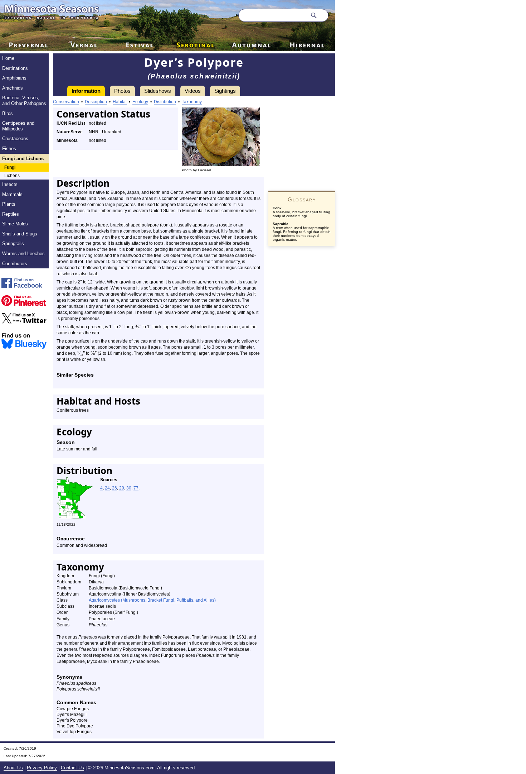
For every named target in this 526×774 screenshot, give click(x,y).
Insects (10, 184)
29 (121, 488)
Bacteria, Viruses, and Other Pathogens (24, 100)
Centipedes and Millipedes (18, 126)
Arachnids (12, 88)
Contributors (14, 263)
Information (86, 91)
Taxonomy (192, 101)
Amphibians (14, 78)
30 (128, 488)
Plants (8, 204)
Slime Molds (15, 223)
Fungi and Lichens (23, 158)
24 (107, 488)
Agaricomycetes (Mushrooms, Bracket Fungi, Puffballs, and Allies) (152, 600)
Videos (193, 91)
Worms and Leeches (23, 253)
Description (96, 101)
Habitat (120, 101)
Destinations (15, 68)
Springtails (13, 243)
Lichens (12, 175)
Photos (122, 91)
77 (135, 488)
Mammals (12, 194)
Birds (7, 113)
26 (114, 488)
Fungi (9, 167)
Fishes (9, 148)
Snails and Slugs (19, 233)
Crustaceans (15, 138)
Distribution (165, 101)
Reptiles (10, 214)
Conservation (66, 101)
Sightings (225, 91)
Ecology (140, 101)
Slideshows (157, 91)
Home (8, 58)
